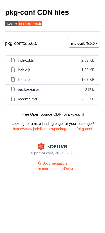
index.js (24, 70)
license (24, 79)
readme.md (27, 99)
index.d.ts (26, 60)
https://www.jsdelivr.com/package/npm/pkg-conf (52, 129)
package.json (29, 89)
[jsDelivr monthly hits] (23, 24)
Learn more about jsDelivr (52, 169)
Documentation (54, 163)
